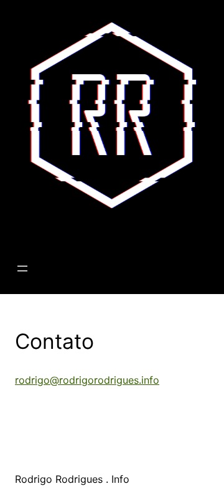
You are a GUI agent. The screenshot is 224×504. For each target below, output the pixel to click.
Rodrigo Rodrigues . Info (87, 229)
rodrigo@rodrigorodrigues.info (87, 380)
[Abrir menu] (22, 268)
